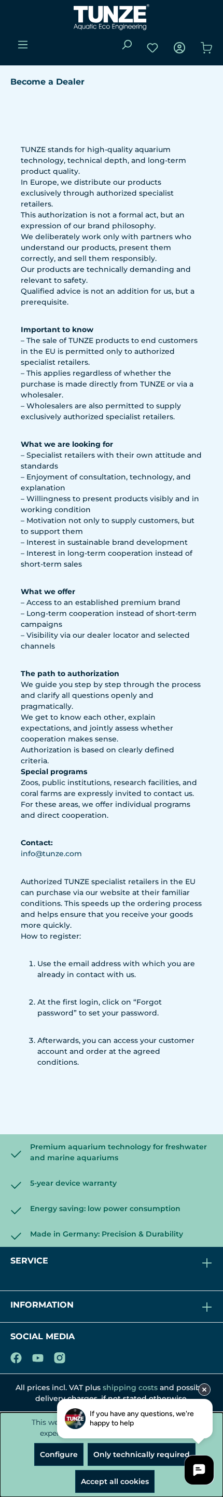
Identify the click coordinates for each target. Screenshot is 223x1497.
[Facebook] (16, 1356)
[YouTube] (38, 1356)
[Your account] (179, 47)
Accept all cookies (115, 1481)
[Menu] (22, 44)
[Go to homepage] (111, 17)
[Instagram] (59, 1356)
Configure (59, 1454)
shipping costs (130, 1387)
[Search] (126, 44)
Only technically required (141, 1454)
